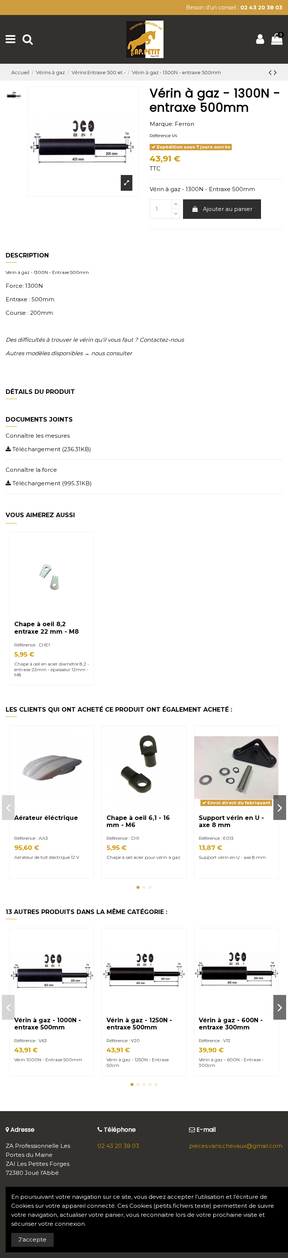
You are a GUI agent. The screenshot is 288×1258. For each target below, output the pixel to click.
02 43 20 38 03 (118, 1145)
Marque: (161, 123)
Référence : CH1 (122, 838)
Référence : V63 (30, 1040)
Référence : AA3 (31, 838)
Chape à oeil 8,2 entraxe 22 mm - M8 (46, 628)
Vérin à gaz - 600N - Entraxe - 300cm (231, 1062)
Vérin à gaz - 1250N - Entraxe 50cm (137, 1062)
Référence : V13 (214, 1040)
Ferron (184, 123)
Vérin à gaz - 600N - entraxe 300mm (231, 1024)
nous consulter (111, 353)
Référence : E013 (216, 838)
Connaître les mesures (38, 435)
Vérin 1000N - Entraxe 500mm (48, 1059)
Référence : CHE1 (32, 645)
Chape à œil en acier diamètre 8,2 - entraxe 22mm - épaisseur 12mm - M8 (51, 669)
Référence (160, 135)
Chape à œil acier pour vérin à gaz (144, 857)
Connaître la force (31, 469)
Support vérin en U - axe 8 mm (232, 857)
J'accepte (32, 1239)
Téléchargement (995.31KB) (51, 483)
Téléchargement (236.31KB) (51, 449)
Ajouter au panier (227, 208)
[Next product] (275, 72)
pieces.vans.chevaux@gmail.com (235, 1145)
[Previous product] (271, 72)
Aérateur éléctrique (46, 817)
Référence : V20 (123, 1040)
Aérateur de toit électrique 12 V (46, 857)
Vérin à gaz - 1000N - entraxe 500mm (47, 1024)
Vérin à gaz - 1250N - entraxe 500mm (139, 1024)
